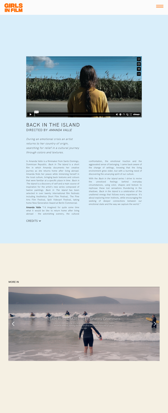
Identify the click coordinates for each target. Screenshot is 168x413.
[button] (13, 324)
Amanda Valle (60, 130)
